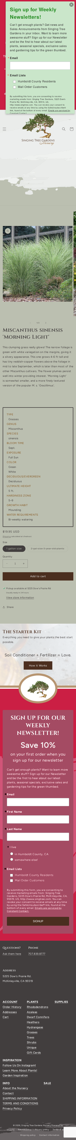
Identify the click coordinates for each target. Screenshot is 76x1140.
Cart (5, 1017)
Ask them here (12, 953)
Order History (12, 1007)
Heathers (33, 1022)
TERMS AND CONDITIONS (20, 1103)
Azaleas (32, 1012)
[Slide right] (46, 323)
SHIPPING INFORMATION (20, 1098)
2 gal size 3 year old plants (49, 549)
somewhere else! (26, 859)
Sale (47, 1083)
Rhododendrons (37, 1007)
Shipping (7, 536)
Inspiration (12, 1060)
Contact (8, 1093)
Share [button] (10, 607)
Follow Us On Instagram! (19, 1065)
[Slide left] (30, 323)
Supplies (61, 1001)
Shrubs (31, 1042)
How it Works (38, 665)
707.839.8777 (36, 953)
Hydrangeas (35, 1027)
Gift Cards (34, 1052)
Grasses (32, 1032)
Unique (32, 1047)
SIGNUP (38, 921)
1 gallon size (14, 548)
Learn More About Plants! (20, 1070)
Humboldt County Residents (34, 875)
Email (10, 794)
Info (6, 1083)
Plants (32, 1001)
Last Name (14, 829)
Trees (30, 1037)
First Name (14, 811)
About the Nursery (15, 1088)
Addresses (10, 1012)
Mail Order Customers (29, 880)
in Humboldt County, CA (31, 854)
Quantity (7, 556)
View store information (20, 597)
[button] (4, 129)
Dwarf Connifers (38, 1017)
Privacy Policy (12, 1108)
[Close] (71, 4)
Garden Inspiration (15, 1075)
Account (10, 1001)
